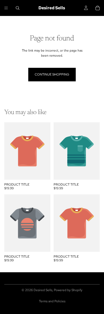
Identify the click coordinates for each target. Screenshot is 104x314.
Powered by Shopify (68, 290)
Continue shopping (52, 74)
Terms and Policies (52, 301)
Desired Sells (43, 290)
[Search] (17, 8)
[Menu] (6, 8)
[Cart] (97, 8)
